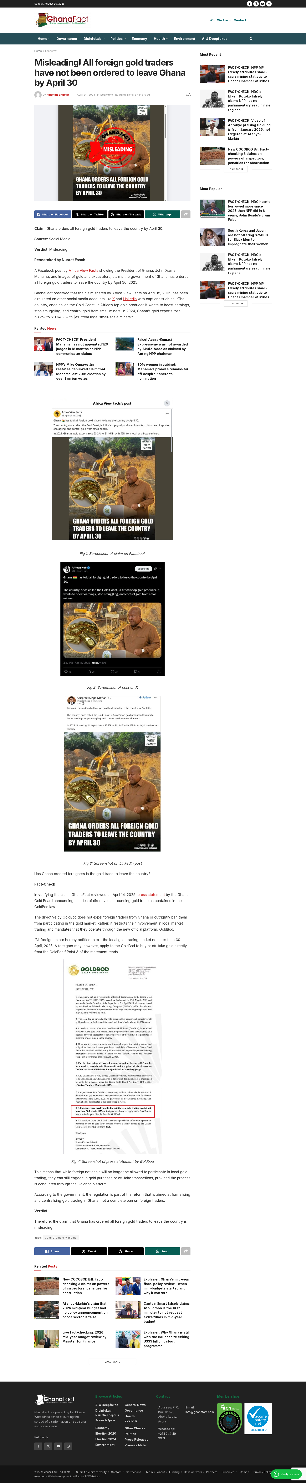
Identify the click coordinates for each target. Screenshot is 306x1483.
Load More (112, 1361)
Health (159, 39)
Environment (184, 39)
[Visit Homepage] (62, 20)
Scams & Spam (105, 1420)
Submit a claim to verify (91, 1472)
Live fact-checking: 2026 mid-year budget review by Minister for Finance (84, 1336)
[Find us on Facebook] (249, 4)
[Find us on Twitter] (256, 4)
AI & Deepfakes (214, 39)
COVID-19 (131, 1420)
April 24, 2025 (86, 94)
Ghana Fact (50, 1471)
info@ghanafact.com (199, 1412)
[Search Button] (251, 38)
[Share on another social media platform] (185, 214)
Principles (228, 1472)
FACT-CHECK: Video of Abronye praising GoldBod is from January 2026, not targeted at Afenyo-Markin (249, 129)
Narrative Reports (107, 1415)
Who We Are (219, 20)
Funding (174, 1472)
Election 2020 (105, 1433)
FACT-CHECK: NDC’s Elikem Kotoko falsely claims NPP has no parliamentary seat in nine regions (249, 101)
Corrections (133, 1472)
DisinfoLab (92, 39)
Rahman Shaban (57, 94)
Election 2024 (105, 1439)
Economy (139, 39)
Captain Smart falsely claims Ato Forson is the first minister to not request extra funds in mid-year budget (167, 1313)
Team (149, 1472)
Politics (117, 39)
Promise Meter (136, 1445)
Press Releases (136, 1439)
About (161, 1472)
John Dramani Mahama (61, 1237)
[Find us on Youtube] (262, 4)
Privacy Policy (263, 1472)
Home (42, 39)
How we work (193, 1472)
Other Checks (135, 1428)
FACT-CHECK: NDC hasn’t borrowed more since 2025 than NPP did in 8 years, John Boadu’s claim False (249, 211)
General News (135, 1405)
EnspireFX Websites (87, 1476)
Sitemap (244, 1472)
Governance (66, 39)
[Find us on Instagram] (269, 4)
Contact (240, 20)
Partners (211, 1472)
